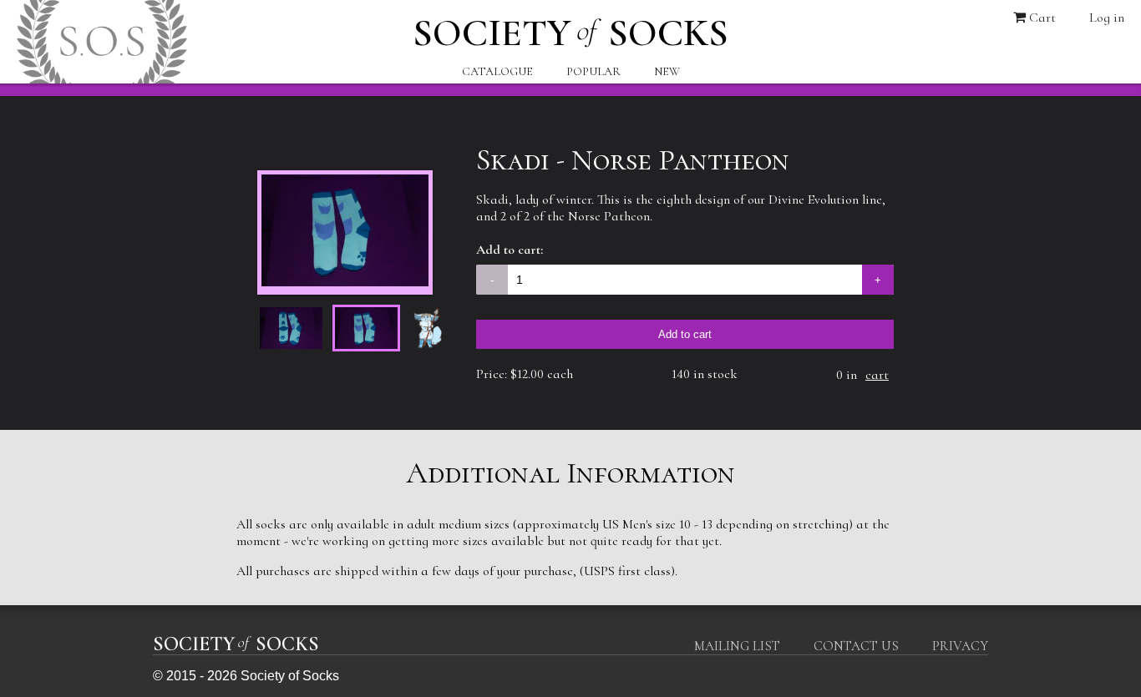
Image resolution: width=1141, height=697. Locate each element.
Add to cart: (509, 249)
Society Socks (570, 28)
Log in (1106, 17)
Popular (593, 71)
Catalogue (497, 71)
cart (877, 374)
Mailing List (737, 646)
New (667, 71)
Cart (1041, 17)
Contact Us (856, 646)
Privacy (960, 646)
